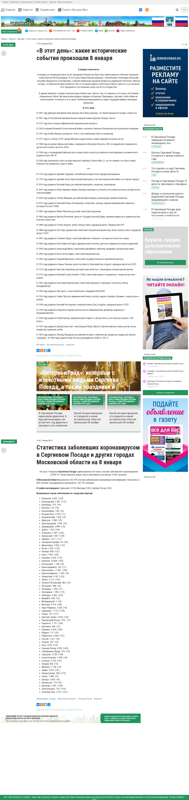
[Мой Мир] (48, 350)
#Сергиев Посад (85, 699)
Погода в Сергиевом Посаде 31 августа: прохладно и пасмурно (169, 182)
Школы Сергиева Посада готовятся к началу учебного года (167, 155)
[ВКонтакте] (38, 350)
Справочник (47, 10)
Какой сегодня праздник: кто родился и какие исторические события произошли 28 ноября (123, 418)
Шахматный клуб (26, 2)
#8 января (41, 345)
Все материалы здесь (165, 262)
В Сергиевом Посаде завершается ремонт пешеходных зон (163, 140)
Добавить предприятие (165, 393)
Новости (27, 10)
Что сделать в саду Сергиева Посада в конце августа (168, 170)
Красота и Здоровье (64, 2)
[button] (182, 44)
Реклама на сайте (149, 125)
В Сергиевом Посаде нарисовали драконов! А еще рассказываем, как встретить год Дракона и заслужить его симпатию (53, 419)
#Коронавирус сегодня (46, 699)
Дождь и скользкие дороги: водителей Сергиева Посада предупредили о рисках (167, 196)
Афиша (5, 2)
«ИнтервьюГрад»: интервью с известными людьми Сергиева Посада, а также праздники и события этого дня (79, 383)
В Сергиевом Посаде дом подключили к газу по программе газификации (166, 212)
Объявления (14, 2)
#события (70, 345)
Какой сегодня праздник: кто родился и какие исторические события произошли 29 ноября (88, 418)
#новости (98, 699)
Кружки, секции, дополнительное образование (163, 246)
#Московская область (67, 699)
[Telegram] (45, 350)
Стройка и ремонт (40, 2)
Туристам (52, 2)
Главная (10, 10)
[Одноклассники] (41, 350)
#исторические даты (55, 345)
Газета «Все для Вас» (75, 10)
